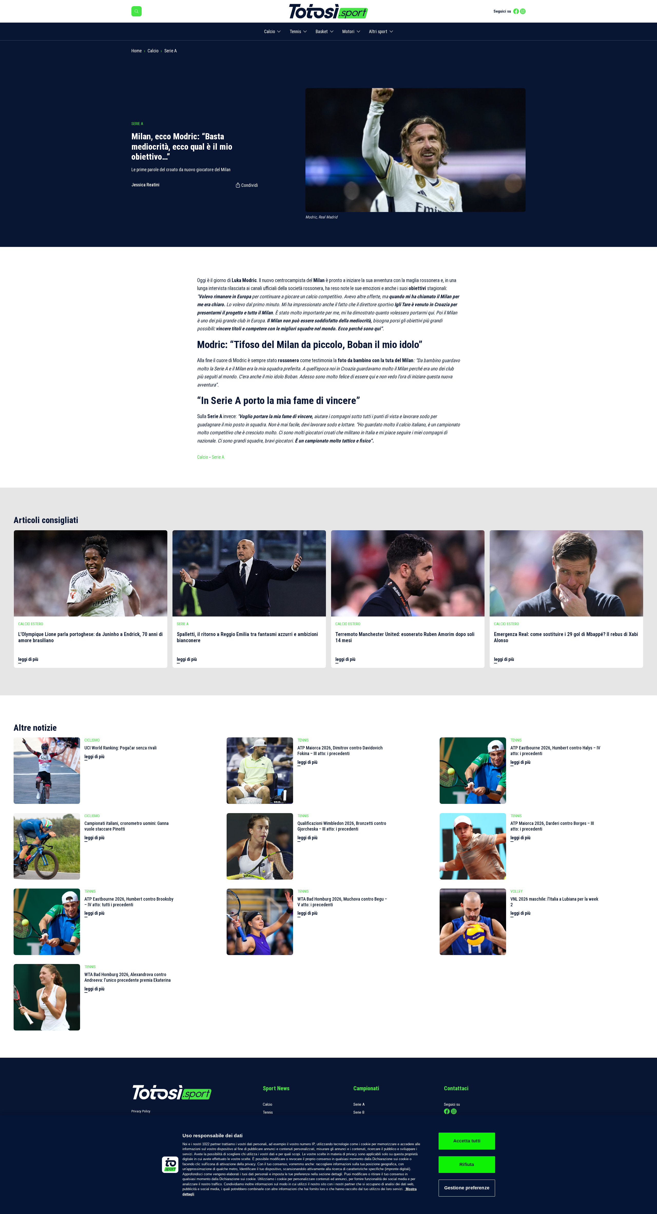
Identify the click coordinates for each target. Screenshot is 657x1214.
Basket (322, 31)
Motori (348, 31)
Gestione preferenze (466, 1187)
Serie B (358, 1112)
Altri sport (378, 31)
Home (136, 50)
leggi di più (28, 659)
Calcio (269, 31)
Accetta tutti (466, 1140)
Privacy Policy (140, 1111)
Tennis (295, 31)
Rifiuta (466, 1164)
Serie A (170, 50)
